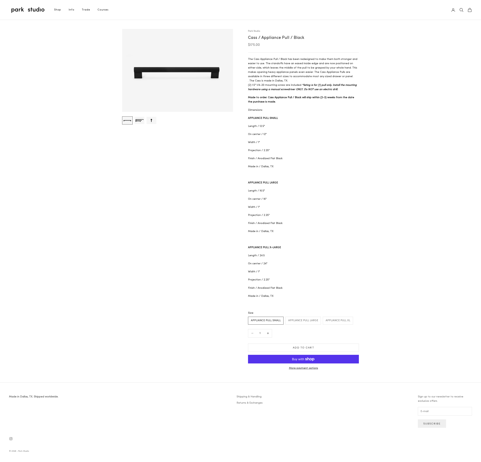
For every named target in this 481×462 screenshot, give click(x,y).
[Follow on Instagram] (11, 439)
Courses (103, 9)
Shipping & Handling (249, 396)
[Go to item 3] (151, 120)
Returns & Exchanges (250, 403)
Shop (57, 9)
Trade (86, 9)
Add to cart (303, 347)
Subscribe (432, 423)
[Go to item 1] (127, 120)
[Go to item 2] (139, 120)
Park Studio (254, 31)
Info (71, 9)
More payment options (303, 368)
